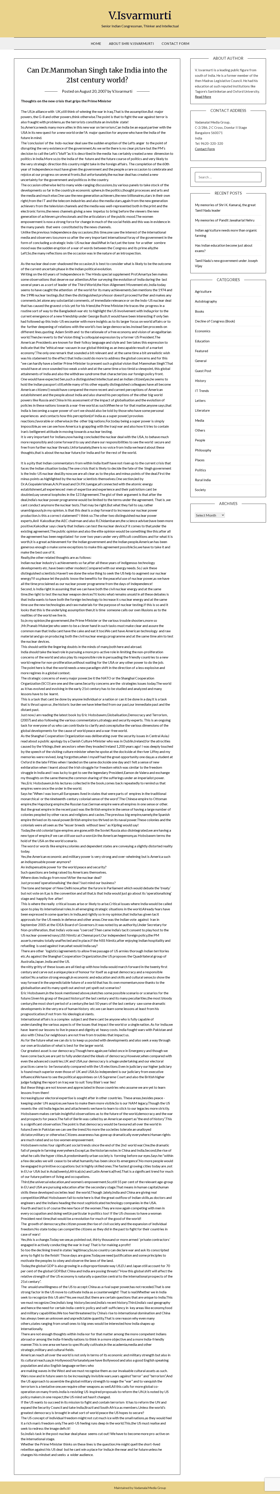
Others (200, 430)
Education (202, 341)
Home (96, 43)
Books (199, 311)
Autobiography (206, 301)
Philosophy (203, 450)
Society (200, 490)
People (200, 440)
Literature (202, 410)
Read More (203, 97)
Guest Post (203, 371)
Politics (200, 470)
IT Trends (202, 391)
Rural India (203, 480)
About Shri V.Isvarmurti (131, 43)
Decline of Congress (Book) (215, 321)
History (200, 381)
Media (199, 420)
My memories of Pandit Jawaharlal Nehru (224, 220)
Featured (201, 351)
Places (200, 460)
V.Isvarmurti (140, 15)
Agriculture (203, 291)
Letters (200, 400)
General (200, 361)
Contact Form (175, 43)
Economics (202, 331)
